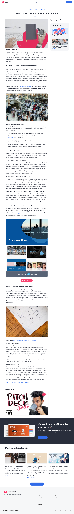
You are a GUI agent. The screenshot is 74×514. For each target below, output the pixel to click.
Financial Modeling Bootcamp (41, 504)
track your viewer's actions (25, 86)
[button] (16, 2)
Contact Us (17, 510)
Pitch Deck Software (64, 495)
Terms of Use (11, 510)
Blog (36, 9)
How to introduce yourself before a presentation (25, 340)
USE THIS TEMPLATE (27, 280)
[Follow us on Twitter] (60, 511)
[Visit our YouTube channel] (50, 511)
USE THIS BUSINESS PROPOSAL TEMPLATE (17, 382)
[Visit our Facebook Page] (65, 511)
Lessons (43, 9)
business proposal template (13, 213)
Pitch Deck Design (52, 495)
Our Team (29, 495)
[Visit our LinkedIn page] (55, 511)
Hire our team (42, 437)
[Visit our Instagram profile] (70, 511)
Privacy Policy (5, 510)
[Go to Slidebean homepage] (6, 2)
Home (30, 9)
